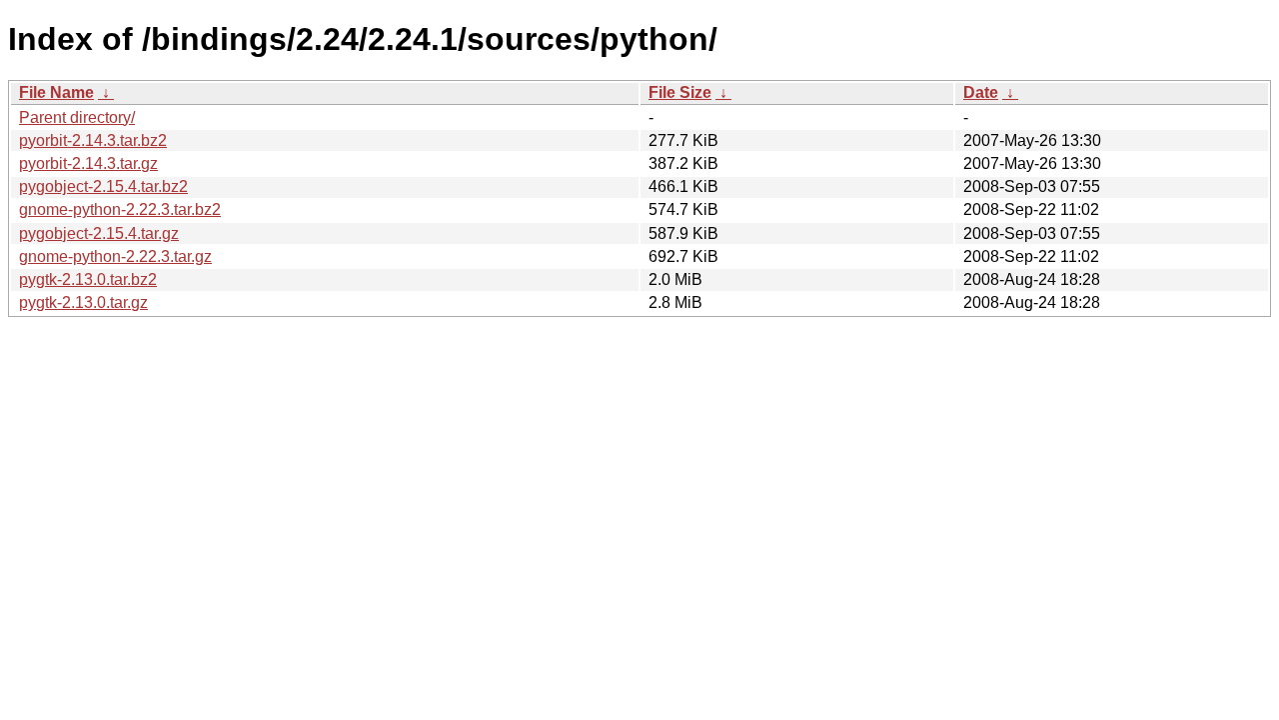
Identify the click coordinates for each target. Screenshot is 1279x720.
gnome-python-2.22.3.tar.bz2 (120, 209)
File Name (56, 92)
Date (980, 92)
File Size (679, 92)
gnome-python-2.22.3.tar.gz (115, 256)
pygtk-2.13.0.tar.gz (83, 302)
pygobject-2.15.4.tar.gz (99, 233)
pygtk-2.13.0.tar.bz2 (88, 279)
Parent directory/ (77, 117)
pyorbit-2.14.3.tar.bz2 (93, 140)
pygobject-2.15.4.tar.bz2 (103, 186)
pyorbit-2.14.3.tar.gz (88, 163)
